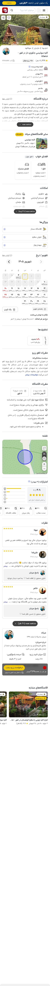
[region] (25, 457)
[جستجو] (12, 10)
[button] (38, 276)
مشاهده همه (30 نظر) (27, 623)
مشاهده (9, 3)
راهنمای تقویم (38, 309)
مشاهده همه (26, 124)
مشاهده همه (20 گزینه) (27, 211)
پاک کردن (8, 309)
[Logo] (5, 10)
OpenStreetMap (41, 473)
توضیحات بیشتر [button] (31, 374)
